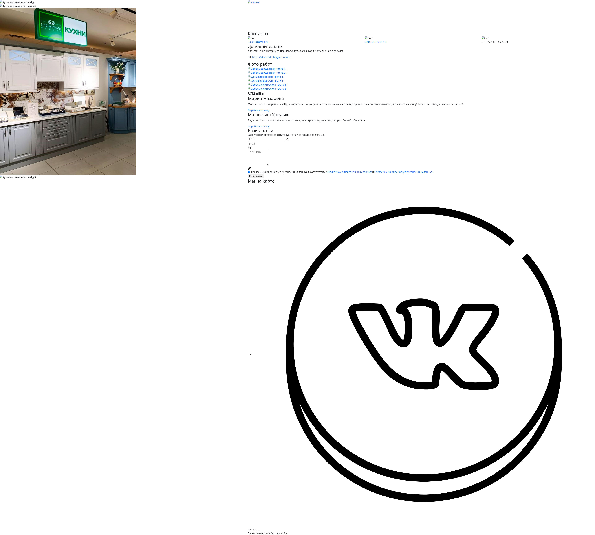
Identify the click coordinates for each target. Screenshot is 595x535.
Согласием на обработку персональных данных (403, 172)
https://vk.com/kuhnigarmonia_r (271, 57)
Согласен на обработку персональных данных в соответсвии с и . (342, 172)
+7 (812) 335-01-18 (375, 42)
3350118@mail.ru (258, 42)
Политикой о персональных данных (350, 172)
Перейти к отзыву (258, 110)
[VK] (424, 354)
